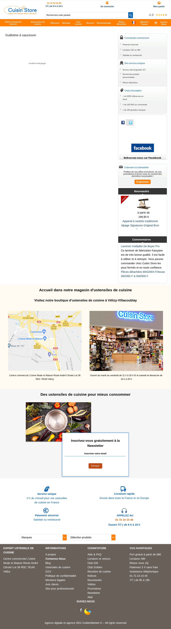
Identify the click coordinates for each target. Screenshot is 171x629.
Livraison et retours (99, 558)
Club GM (93, 563)
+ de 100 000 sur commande (135, 104)
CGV (48, 571)
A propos (50, 554)
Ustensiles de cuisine (57, 567)
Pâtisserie (54, 23)
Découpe (66, 23)
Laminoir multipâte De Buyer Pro (140, 246)
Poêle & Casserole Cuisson (13, 23)
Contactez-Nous (55, 558)
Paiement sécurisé (130, 44)
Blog (48, 563)
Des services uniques (135, 63)
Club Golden (95, 567)
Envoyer (95, 466)
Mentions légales (55, 580)
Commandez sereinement (137, 38)
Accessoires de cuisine (38, 23)
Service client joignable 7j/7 (134, 70)
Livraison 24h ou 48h (131, 50)
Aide (90, 597)
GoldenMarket (91, 622)
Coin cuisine (78, 23)
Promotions (94, 588)
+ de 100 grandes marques (134, 110)
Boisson (90, 23)
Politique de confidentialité (60, 575)
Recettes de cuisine (99, 571)
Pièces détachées (121, 23)
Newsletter (94, 592)
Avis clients (52, 584)
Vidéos (92, 584)
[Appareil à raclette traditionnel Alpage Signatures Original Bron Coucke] (143, 203)
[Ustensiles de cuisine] (20, 13)
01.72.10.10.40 (138, 575)
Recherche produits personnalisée (131, 75)
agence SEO (74, 622)
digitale (58, 622)
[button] (130, 15)
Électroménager (104, 23)
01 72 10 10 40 (54, 3)
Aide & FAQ (94, 554)
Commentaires (141, 239)
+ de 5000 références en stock (133, 97)
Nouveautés (141, 191)
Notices (92, 575)
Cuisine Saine (163, 23)
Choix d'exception (133, 90)
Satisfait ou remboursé (132, 55)
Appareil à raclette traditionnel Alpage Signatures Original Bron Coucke (140, 225)
